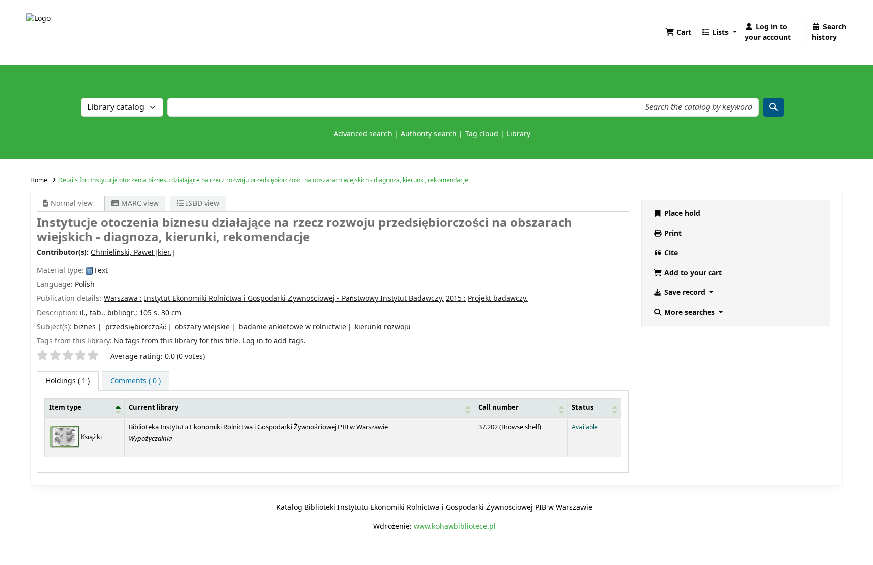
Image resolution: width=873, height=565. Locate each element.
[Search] (773, 107)
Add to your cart (692, 273)
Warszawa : (123, 298)
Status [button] (582, 407)
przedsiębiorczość (135, 327)
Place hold (681, 213)
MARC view (139, 203)
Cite (670, 253)
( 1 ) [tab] (67, 381)
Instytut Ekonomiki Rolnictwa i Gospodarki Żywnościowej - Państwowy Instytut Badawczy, (294, 298)
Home (38, 180)
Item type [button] (65, 407)
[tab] (135, 381)
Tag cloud (481, 133)
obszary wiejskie (202, 327)
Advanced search (363, 133)
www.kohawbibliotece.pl (455, 526)
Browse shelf (520, 427)
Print (672, 233)
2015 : (456, 298)
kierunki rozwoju (383, 327)
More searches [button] (689, 312)
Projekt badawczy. (498, 298)
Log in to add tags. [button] (274, 341)
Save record (684, 292)
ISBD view (201, 203)
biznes (85, 327)
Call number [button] (498, 407)
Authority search (429, 133)
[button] (678, 32)
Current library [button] (153, 407)
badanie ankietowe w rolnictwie (292, 327)
